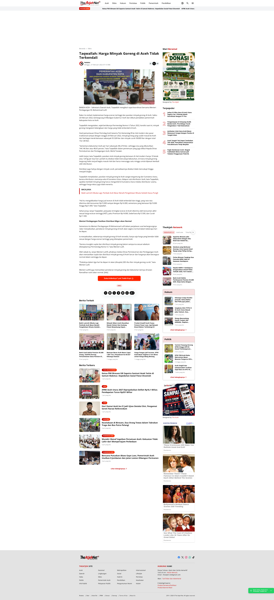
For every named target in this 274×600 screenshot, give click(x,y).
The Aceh (175, 417)
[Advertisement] (137, 29)
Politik (142, 3)
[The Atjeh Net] (90, 3)
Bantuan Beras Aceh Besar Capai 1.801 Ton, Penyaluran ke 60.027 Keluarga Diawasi (118, 354)
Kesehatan (140, 580)
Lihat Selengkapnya (118, 469)
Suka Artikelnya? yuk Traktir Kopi (117, 278)
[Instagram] (186, 557)
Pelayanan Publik (104, 583)
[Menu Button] (193, 3)
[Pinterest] (122, 293)
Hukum (123, 3)
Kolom (138, 583)
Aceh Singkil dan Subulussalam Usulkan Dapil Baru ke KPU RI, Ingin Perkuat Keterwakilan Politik (183, 368)
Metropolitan (121, 570)
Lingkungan (102, 574)
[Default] (154, 63)
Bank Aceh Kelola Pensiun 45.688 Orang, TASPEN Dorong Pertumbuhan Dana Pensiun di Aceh (91, 354)
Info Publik (83, 583)
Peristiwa (133, 3)
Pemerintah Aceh (108, 435)
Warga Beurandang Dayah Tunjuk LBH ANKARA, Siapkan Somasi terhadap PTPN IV (183, 320)
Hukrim (119, 577)
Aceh (107, 3)
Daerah (81, 574)
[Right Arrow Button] (193, 232)
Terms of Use (123, 595)
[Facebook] (110, 293)
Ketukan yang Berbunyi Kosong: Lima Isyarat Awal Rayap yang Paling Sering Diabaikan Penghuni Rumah (183, 249)
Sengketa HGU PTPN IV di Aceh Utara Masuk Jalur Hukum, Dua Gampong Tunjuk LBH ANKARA (183, 310)
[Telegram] (118, 293)
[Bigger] (157, 63)
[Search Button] (187, 3)
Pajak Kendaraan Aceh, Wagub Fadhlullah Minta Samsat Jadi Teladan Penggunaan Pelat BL (178, 152)
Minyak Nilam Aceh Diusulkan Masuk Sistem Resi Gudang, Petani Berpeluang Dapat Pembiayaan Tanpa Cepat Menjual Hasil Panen (118, 325)
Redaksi (81, 595)
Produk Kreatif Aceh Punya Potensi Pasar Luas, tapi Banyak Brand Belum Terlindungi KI (146, 325)
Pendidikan (166, 3)
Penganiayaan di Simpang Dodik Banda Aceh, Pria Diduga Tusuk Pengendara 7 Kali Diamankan (179, 124)
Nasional (101, 570)
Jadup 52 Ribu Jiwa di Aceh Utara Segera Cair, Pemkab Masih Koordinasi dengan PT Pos (179, 114)
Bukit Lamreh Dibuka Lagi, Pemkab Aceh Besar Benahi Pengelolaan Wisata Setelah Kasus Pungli (119, 193)
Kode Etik (94, 595)
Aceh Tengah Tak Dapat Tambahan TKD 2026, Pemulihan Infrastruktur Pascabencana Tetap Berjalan (180, 142)
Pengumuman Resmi (124, 583)
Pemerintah (153, 3)
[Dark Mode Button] (182, 3)
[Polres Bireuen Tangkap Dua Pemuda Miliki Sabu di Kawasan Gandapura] (167, 260)
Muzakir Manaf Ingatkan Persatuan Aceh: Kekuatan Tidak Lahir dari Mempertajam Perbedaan (130, 440)
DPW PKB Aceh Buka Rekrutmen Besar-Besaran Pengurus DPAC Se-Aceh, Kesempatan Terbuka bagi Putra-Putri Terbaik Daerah (184, 357)
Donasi (107, 595)
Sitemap (114, 595)
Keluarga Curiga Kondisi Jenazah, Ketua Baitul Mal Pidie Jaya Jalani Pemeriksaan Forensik (183, 300)
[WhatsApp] (127, 293)
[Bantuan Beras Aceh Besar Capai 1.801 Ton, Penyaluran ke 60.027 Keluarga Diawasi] (119, 341)
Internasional (141, 570)
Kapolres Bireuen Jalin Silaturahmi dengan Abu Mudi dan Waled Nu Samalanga (182, 239)
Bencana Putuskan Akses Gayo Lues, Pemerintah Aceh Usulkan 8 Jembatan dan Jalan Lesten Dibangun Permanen (130, 456)
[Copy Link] (105, 293)
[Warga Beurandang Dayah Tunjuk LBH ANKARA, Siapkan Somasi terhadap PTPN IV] (169, 321)
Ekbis (114, 3)
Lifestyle (139, 574)
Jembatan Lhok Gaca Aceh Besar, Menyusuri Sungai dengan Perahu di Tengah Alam (180, 133)
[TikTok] (193, 557)
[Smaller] (150, 63)
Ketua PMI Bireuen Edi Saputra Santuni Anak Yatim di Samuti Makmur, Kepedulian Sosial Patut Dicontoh (126, 9)
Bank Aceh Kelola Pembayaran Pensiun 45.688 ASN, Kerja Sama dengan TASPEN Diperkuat (183, 280)
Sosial (119, 574)
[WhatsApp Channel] (189, 557)
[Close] (271, 590)
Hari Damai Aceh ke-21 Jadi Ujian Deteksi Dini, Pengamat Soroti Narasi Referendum (129, 407)
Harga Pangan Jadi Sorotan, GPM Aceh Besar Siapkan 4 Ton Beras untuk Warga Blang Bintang (146, 354)
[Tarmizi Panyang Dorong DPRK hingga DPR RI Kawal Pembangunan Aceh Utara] (169, 348)
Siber (87, 595)
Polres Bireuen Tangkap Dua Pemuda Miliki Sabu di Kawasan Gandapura (183, 259)
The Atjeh (175, 102)
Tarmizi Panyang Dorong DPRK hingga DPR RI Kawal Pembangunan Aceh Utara (184, 347)
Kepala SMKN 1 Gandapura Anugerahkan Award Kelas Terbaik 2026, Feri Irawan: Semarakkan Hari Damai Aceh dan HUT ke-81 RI (183, 270)
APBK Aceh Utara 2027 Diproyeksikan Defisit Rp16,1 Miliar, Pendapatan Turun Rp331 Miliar (130, 391)
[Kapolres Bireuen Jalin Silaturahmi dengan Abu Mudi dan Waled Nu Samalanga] (167, 240)
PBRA (101, 595)
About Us (132, 595)
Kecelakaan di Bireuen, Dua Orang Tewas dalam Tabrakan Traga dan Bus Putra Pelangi (130, 423)
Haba (81, 577)
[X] (114, 293)
